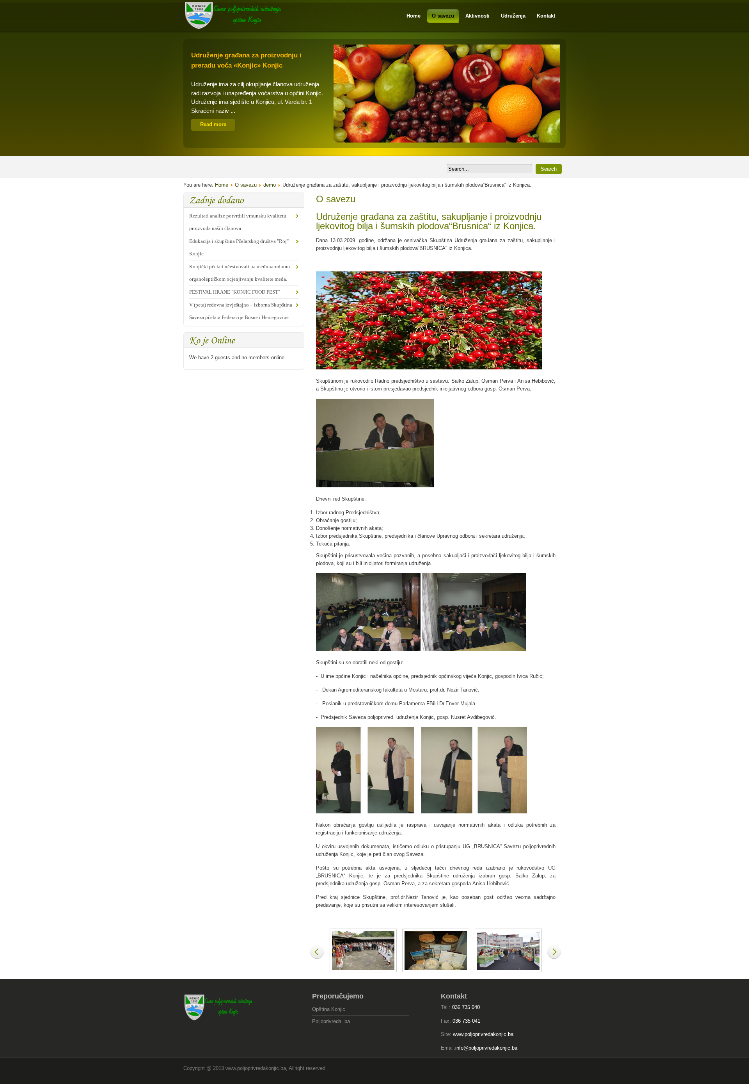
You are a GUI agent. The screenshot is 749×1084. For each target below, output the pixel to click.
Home (221, 185)
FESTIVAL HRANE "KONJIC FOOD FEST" (234, 292)
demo (269, 185)
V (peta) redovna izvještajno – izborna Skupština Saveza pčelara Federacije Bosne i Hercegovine (240, 311)
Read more (213, 124)
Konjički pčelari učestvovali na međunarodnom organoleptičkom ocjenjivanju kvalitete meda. (239, 273)
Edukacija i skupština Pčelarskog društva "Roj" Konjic (239, 247)
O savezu (246, 185)
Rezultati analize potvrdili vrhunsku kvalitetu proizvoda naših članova (237, 222)
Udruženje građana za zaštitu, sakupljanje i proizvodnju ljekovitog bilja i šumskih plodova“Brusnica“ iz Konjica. (428, 221)
